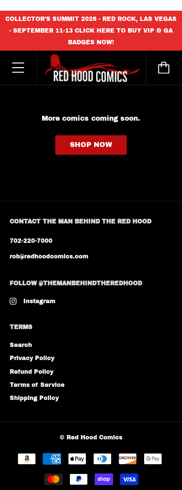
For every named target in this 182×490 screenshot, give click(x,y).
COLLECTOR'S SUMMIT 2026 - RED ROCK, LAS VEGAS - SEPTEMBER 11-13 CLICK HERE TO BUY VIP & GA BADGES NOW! (91, 31)
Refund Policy (31, 371)
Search (21, 345)
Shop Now (91, 144)
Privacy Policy (32, 358)
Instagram (39, 301)
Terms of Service (37, 384)
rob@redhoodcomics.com (49, 256)
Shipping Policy (34, 398)
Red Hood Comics (94, 437)
